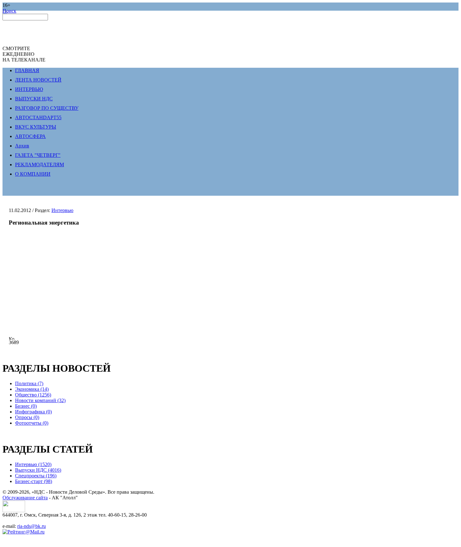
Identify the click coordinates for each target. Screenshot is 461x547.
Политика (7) (29, 383)
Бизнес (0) (26, 406)
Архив (22, 145)
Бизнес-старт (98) (33, 481)
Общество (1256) (33, 394)
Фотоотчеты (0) (31, 423)
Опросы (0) (27, 417)
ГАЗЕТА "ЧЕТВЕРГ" (38, 155)
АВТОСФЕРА (30, 136)
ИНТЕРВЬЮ (29, 89)
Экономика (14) (32, 389)
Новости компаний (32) (40, 400)
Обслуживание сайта (25, 497)
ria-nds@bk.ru (31, 526)
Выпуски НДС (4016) (38, 470)
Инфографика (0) (33, 411)
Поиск (9, 10)
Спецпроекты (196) (35, 475)
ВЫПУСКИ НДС (34, 98)
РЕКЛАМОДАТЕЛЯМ (39, 164)
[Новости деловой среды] (14, 510)
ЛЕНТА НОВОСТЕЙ (38, 79)
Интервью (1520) (33, 464)
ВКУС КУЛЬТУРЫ (35, 127)
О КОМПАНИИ (32, 174)
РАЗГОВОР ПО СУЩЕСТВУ (46, 108)
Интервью (62, 210)
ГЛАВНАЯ (27, 70)
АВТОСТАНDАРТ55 (38, 117)
